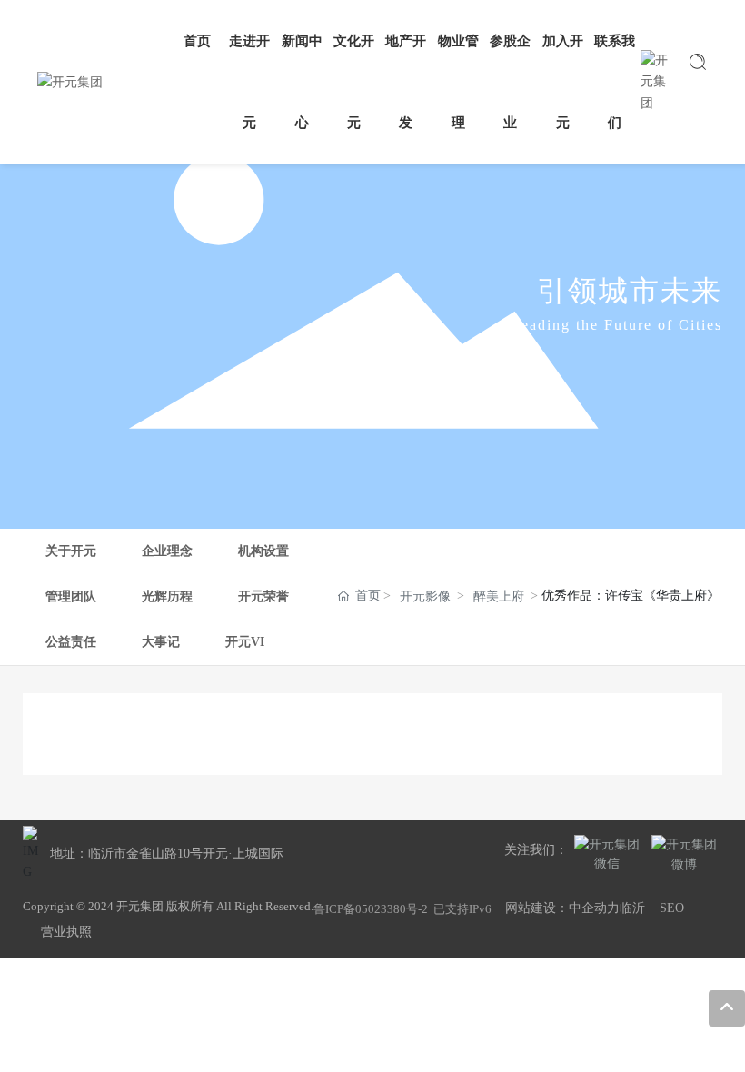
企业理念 (167, 551)
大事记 (161, 642)
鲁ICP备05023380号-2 (370, 909)
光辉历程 (167, 596)
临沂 (632, 908)
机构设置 (263, 551)
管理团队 (70, 596)
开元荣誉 (263, 596)
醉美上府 (498, 596)
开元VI (244, 642)
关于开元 (70, 551)
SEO (672, 908)
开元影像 (425, 596)
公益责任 (70, 642)
